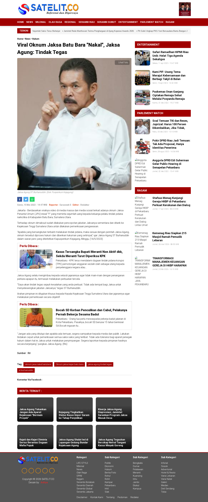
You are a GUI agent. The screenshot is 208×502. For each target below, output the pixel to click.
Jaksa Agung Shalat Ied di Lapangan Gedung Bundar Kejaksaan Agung (73, 442)
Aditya (44, 482)
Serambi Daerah (85, 485)
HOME (20, 22)
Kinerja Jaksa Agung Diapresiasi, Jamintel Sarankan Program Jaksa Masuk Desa (112, 413)
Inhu (135, 479)
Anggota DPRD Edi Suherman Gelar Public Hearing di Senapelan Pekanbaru (170, 164)
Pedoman (122, 497)
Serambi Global (84, 488)
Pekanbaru (110, 485)
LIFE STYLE (82, 463)
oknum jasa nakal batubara (38, 364)
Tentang (110, 497)
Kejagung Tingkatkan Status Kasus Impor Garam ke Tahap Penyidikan (74, 415)
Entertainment (128, 22)
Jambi (136, 482)
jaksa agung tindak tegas (100, 364)
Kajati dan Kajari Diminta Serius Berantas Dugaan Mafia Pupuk (33, 442)
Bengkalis (138, 463)
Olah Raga (55, 22)
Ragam (170, 22)
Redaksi (134, 497)
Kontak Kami (97, 497)
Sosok (164, 466)
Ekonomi (109, 466)
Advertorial (166, 469)
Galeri (164, 482)
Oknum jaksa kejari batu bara (69, 364)
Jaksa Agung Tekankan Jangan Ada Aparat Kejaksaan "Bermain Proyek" (32, 413)
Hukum (35, 39)
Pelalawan (138, 469)
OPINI (79, 475)
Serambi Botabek (85, 482)
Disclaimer (82, 497)
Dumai (136, 466)
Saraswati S (65, 205)
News (29, 22)
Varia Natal (166, 479)
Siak (107, 491)
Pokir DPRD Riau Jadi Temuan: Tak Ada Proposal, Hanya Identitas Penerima (171, 144)
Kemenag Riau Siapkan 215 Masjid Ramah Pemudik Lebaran (169, 237)
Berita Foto (110, 472)
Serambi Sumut (106, 22)
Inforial (164, 463)
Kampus (137, 488)
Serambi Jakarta (85, 491)
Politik (108, 463)
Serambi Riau (87, 22)
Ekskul (136, 485)
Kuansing (137, 475)
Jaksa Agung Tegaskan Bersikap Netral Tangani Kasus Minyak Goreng (112, 442)
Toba (163, 491)
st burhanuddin (26, 370)
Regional (70, 22)
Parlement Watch (151, 22)
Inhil (107, 488)
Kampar (109, 482)
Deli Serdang (167, 488)
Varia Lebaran (168, 475)
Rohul (107, 475)
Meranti (137, 472)
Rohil (107, 479)
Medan (164, 485)
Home (20, 39)
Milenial (40, 22)
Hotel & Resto (168, 472)
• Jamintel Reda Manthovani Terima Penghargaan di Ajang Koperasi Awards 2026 (94, 31)
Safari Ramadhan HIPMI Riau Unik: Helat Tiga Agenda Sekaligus (170, 55)
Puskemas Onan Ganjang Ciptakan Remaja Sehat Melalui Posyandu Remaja (168, 95)
